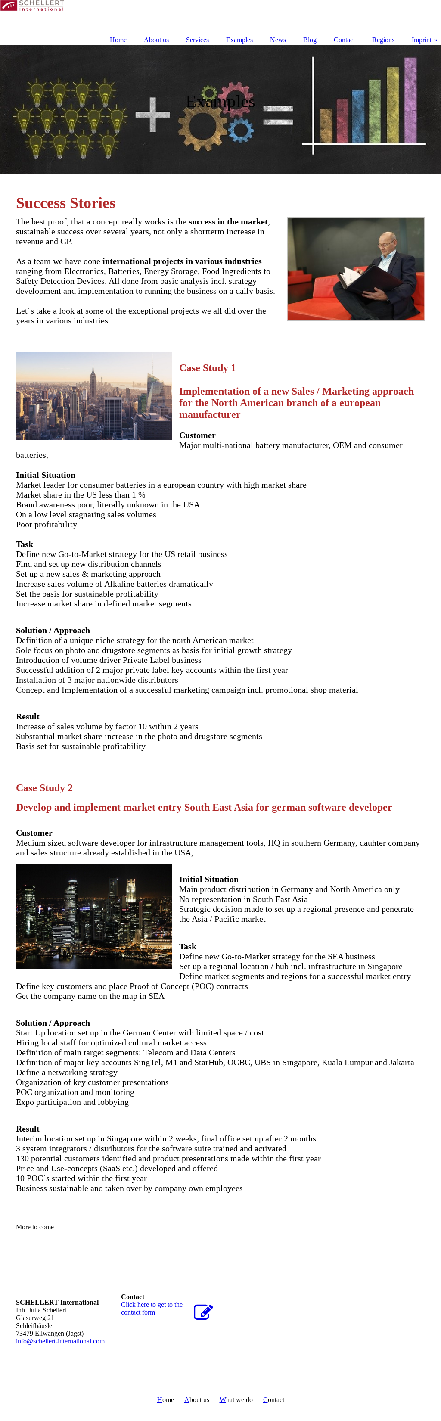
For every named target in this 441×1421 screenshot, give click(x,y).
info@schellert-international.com (60, 1341)
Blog (310, 40)
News (278, 40)
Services (197, 40)
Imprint (422, 40)
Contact (344, 40)
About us (156, 40)
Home (118, 40)
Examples (239, 40)
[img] (220, 109)
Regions (383, 40)
